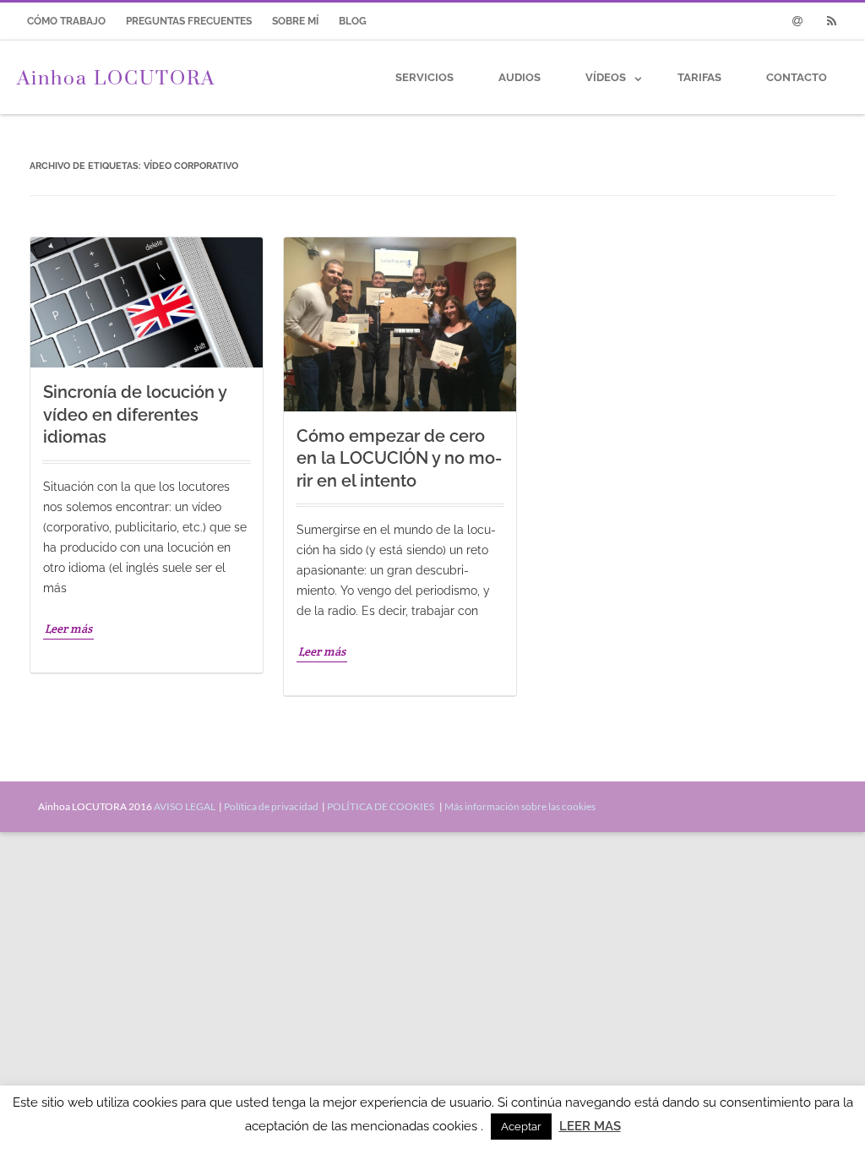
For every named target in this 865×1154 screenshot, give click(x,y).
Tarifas (699, 77)
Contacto (796, 77)
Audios (519, 77)
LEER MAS (590, 1126)
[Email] (797, 21)
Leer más (68, 628)
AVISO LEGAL (185, 806)
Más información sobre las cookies (520, 806)
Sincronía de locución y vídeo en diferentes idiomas (134, 414)
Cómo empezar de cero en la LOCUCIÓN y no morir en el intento (399, 458)
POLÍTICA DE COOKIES (382, 806)
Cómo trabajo (66, 21)
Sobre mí (295, 21)
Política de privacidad (272, 806)
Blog (353, 21)
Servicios (424, 77)
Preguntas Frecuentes (189, 21)
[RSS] (831, 21)
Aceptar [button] (521, 1126)
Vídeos (605, 77)
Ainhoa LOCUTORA (116, 77)
